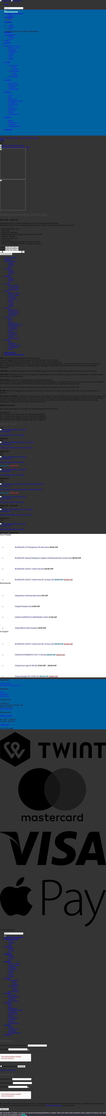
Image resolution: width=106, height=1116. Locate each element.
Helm (10, 95)
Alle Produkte (13, 138)
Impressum (4, 694)
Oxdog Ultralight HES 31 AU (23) (12, 529)
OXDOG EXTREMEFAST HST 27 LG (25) (15, 515)
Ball (9, 342)
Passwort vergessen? (8, 1070)
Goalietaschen (13, 85)
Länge (2, 249)
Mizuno (15, 69)
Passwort (4, 1049)
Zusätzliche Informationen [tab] (14, 355)
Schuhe (7, 62)
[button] (6, 4)
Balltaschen (12, 83)
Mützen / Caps (13, 48)
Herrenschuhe (13, 65)
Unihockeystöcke (11, 12)
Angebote (8, 130)
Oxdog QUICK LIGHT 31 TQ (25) (12, 435)
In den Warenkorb (6, 254)
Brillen (10, 121)
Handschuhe (13, 105)
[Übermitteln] (5, 10)
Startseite (3, 138)
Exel (10, 19)
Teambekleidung (14, 126)
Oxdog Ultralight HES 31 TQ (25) (12, 475)
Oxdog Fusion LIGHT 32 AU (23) (12, 502)
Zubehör (7, 117)
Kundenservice (5, 683)
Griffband (7, 32)
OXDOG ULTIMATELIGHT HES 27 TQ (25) (16, 448)
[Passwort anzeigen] (28, 1087)
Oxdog (10, 15)
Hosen (10, 55)
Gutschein (12, 124)
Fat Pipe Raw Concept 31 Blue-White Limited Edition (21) (21, 489)
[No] (26, 1115)
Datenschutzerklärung (53, 1105)
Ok (23, 1115)
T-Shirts (11, 53)
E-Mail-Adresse (6, 1083)
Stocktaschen (13, 89)
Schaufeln (8, 269)
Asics (14, 67)
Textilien (7, 43)
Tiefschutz (12, 110)
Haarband (12, 50)
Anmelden (21, 1066)
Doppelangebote (10, 258)
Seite (3, 247)
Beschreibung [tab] (9, 353)
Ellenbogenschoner (15, 101)
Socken (11, 59)
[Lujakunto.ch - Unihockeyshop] (11, 1)
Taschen (7, 80)
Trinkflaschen (13, 122)
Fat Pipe (11, 17)
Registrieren (4, 1109)
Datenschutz (4, 696)
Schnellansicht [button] (5, 431)
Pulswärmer (12, 51)
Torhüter (7, 92)
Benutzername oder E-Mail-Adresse (13, 1045)
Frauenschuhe (13, 71)
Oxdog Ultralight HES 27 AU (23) (12, 462)
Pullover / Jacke (14, 46)
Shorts (10, 57)
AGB (2, 692)
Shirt (10, 97)
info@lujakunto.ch (6, 709)
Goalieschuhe (13, 77)
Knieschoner (13, 108)
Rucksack (12, 87)
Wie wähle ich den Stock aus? (11, 685)
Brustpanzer (12, 99)
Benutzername (6, 1079)
